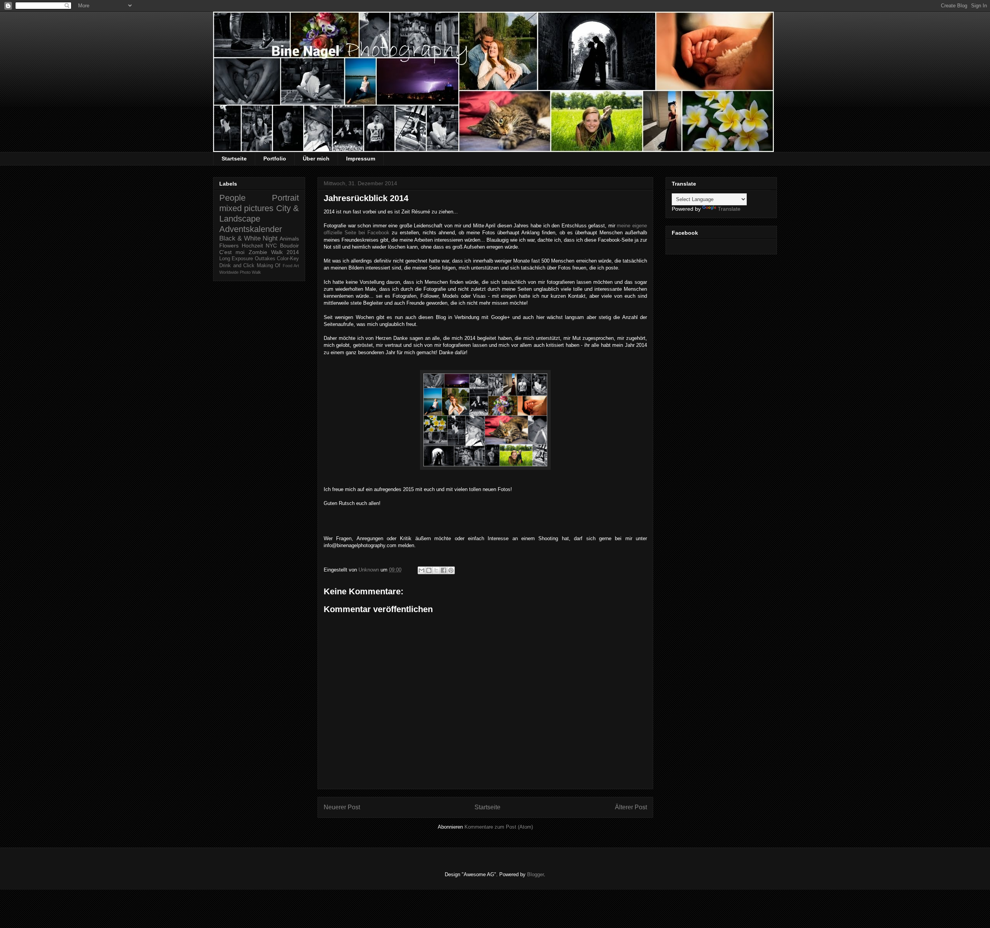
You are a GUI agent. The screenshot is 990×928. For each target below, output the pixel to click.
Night (270, 238)
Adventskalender (250, 229)
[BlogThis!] (429, 570)
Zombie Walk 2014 (274, 252)
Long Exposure (236, 258)
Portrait (285, 198)
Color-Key (288, 258)
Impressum (360, 158)
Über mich (316, 158)
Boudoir (289, 245)
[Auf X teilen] (436, 570)
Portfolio (274, 158)
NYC (271, 245)
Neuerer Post (342, 807)
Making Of (269, 265)
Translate (729, 209)
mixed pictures (246, 208)
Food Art (291, 265)
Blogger (535, 874)
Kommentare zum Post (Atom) (498, 827)
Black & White (240, 238)
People (232, 198)
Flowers (229, 245)
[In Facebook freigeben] (443, 570)
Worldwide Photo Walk (240, 272)
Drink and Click (236, 265)
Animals (289, 238)
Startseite (234, 158)
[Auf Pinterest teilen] (451, 570)
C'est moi (231, 252)
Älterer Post (631, 807)
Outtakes (265, 258)
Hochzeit (252, 245)
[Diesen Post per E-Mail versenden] (421, 570)
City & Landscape (259, 213)
